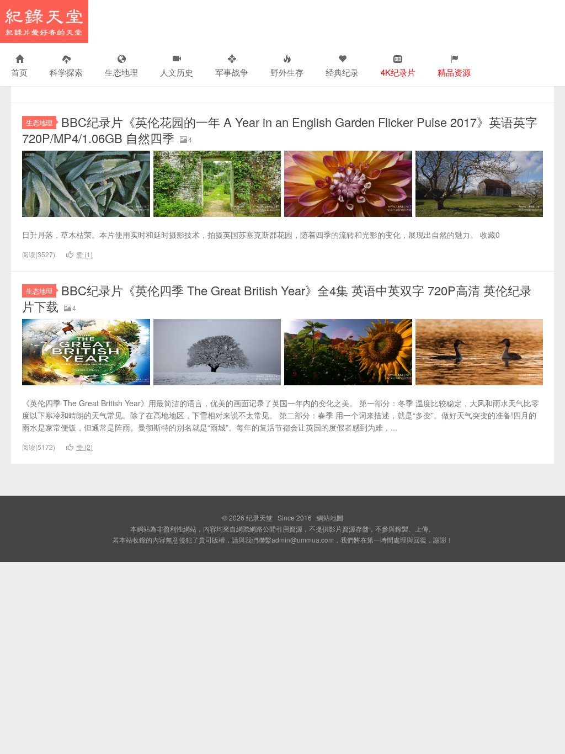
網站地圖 (330, 517)
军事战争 (231, 72)
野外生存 (286, 72)
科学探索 (66, 72)
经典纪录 (342, 72)
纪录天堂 (44, 21)
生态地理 (121, 72)
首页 (19, 72)
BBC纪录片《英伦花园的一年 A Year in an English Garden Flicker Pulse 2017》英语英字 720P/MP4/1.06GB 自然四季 (279, 129)
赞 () (84, 254)
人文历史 (176, 72)
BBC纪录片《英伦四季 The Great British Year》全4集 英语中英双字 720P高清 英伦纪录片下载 (277, 298)
